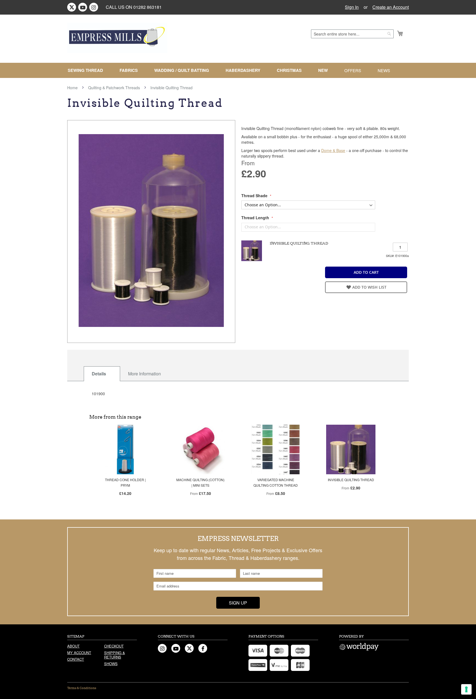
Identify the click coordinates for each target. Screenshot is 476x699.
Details (99, 373)
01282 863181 (147, 7)
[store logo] (117, 38)
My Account (79, 652)
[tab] (102, 373)
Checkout (114, 646)
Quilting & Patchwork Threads (114, 87)
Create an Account (390, 7)
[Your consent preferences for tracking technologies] (466, 689)
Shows (111, 663)
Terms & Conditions (81, 688)
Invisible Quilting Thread (351, 479)
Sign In (352, 7)
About (73, 646)
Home (72, 87)
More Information (144, 373)
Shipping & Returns (114, 655)
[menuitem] (87, 70)
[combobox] (352, 33)
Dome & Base (333, 150)
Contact (75, 659)
